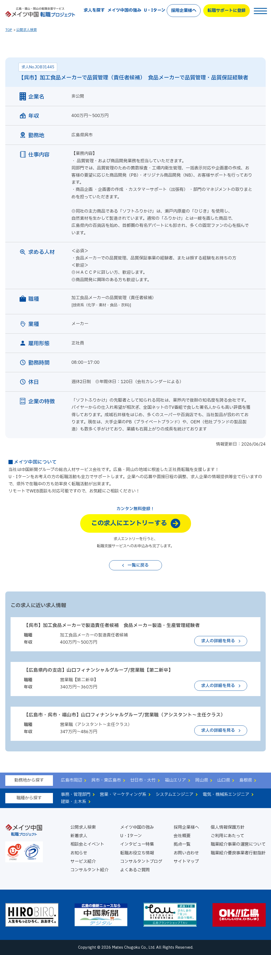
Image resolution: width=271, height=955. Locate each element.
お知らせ (78, 853)
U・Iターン (154, 10)
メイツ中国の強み (124, 10)
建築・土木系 (73, 802)
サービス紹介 (83, 861)
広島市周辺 (71, 780)
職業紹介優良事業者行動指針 (238, 853)
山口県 (223, 780)
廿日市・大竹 (143, 780)
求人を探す (94, 10)
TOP (8, 30)
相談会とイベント (87, 844)
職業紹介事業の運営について (238, 844)
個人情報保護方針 (228, 827)
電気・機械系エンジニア (226, 794)
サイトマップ (186, 861)
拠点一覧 (182, 844)
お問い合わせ (186, 853)
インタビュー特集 (137, 844)
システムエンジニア (174, 794)
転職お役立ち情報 (137, 853)
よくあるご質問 (135, 870)
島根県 (245, 780)
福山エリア (175, 780)
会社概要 (182, 836)
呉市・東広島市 (106, 780)
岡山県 (201, 780)
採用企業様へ (183, 10)
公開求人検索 (26, 30)
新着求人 (78, 836)
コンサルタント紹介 (89, 870)
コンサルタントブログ (141, 861)
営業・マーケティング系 (123, 794)
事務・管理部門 (76, 794)
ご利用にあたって (227, 836)
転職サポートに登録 (226, 10)
